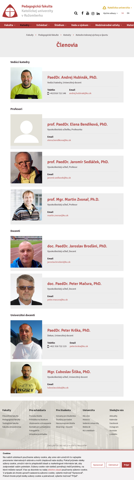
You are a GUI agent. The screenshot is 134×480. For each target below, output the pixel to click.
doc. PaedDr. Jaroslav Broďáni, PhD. (77, 246)
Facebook (114, 423)
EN (128, 13)
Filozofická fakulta (10, 416)
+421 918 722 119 (58, 346)
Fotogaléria (34, 430)
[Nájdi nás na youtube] (87, 13)
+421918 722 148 (58, 93)
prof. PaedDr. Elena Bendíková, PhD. (77, 124)
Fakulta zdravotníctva (11, 426)
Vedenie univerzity (91, 423)
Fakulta (8, 25)
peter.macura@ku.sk (57, 299)
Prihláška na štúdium (38, 419)
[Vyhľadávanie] (76, 13)
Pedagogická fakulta (48, 34)
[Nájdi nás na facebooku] (82, 13)
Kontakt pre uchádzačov (39, 426)
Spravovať (98, 464)
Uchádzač (41, 25)
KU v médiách (88, 430)
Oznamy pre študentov (66, 416)
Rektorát (86, 426)
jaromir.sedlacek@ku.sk (59, 177)
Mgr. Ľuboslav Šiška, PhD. (69, 371)
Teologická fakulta (10, 423)
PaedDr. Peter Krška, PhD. (68, 330)
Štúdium (59, 25)
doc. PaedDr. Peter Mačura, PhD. (74, 283)
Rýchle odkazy (109, 13)
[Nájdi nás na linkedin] (98, 13)
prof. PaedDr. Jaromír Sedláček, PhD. (78, 161)
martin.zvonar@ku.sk (57, 215)
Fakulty (30, 34)
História (86, 419)
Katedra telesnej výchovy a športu (92, 34)
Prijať (126, 464)
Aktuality (113, 416)
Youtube (113, 430)
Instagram (114, 426)
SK (122, 13)
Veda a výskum (79, 25)
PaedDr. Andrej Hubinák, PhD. (72, 77)
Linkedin (113, 434)
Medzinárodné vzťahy (107, 25)
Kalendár (114, 419)
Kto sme (86, 416)
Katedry (24, 25)
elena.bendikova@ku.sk (59, 140)
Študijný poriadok (64, 419)
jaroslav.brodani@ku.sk (58, 261)
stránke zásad (54, 469)
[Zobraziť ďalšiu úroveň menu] (117, 13)
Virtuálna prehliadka (38, 434)
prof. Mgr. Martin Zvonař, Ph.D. (73, 199)
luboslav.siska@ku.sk (57, 387)
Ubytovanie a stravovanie (40, 423)
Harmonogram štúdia (65, 423)
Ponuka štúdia (35, 416)
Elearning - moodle (64, 426)
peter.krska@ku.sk (79, 346)
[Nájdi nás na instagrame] (93, 13)
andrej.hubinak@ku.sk (80, 93)
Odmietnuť (113, 464)
